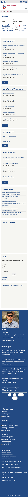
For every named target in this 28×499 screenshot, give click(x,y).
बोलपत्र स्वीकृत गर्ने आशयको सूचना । (10, 119)
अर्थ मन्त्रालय (5, 200)
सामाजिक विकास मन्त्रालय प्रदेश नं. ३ (9, 210)
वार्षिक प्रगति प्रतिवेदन (7, 437)
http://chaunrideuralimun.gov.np (13, 467)
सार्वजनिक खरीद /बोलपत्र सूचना (10, 425)
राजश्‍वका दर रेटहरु (6, 141)
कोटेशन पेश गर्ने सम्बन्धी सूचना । (9, 106)
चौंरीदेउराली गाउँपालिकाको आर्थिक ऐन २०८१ (11, 68)
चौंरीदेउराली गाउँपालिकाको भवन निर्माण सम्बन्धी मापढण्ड (13, 157)
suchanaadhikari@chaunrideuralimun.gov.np (14, 337)
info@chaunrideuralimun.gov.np (10, 464)
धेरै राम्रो (5, 267)
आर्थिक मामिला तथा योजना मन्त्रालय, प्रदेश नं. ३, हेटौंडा (13, 203)
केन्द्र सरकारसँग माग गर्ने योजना (9, 176)
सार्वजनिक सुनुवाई (6, 442)
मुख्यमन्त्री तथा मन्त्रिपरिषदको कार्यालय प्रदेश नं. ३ (12, 212)
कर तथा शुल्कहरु (6, 430)
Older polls (5, 277)
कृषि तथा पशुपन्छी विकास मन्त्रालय (9, 201)
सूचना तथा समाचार (6, 423)
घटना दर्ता (4, 411)
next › (20, 395)
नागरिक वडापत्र (6, 416)
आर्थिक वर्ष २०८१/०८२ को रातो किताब (10, 61)
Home (2, 11)
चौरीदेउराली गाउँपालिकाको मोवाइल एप (9, 214)
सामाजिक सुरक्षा (6, 414)
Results (4, 279)
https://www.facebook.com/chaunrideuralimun (14, 472)
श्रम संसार (4, 216)
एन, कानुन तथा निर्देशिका (8, 428)
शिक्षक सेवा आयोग (5, 207)
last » (14, 398)
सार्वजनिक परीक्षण (6, 444)
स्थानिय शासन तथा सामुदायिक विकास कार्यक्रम (11, 194)
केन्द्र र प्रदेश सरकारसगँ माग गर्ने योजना (10, 163)
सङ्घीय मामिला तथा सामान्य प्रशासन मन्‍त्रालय (11, 192)
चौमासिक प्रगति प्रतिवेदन (8, 439)
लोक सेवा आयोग (5, 205)
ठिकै (4, 269)
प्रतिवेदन (7, 11)
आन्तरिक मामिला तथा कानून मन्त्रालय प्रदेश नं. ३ (11, 208)
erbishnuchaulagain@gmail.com (14, 335)
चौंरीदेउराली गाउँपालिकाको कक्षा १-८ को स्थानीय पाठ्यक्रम (7, 27)
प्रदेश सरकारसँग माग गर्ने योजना (9, 170)
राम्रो (5, 264)
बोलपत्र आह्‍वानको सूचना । (8, 93)
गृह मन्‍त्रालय (4, 198)
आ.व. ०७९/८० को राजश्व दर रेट (9, 136)
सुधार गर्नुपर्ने (6, 271)
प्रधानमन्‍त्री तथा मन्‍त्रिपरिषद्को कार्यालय (10, 196)
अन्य (5, 82)
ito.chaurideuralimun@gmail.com (13, 461)
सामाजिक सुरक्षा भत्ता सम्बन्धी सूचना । (11, 388)
